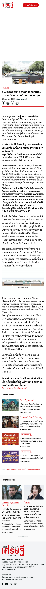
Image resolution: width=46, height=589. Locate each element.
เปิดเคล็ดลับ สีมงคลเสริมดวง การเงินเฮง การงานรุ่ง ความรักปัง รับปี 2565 (31, 441)
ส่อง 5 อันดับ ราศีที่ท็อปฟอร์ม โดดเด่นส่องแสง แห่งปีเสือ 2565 (31, 456)
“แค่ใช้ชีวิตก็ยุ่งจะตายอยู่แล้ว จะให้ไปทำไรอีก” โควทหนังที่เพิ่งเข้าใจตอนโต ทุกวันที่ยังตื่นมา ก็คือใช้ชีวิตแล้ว (11, 515)
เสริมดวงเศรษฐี (26, 435)
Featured (24, 418)
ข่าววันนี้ (5, 88)
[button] (19, 536)
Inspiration (15, 502)
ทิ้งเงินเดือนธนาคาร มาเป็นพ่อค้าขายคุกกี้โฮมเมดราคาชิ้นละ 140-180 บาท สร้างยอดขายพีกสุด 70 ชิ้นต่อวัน (32, 425)
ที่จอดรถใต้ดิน (21, 469)
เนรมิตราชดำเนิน (33, 469)
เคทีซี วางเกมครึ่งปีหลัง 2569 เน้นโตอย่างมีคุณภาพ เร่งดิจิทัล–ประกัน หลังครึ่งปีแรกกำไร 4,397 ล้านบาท (33, 511)
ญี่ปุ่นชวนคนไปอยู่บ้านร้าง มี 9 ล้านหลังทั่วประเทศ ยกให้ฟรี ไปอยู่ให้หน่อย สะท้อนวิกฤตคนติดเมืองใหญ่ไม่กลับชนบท (31, 408)
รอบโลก (30, 400)
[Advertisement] (23, 35)
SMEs (31, 418)
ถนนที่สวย (10, 469)
